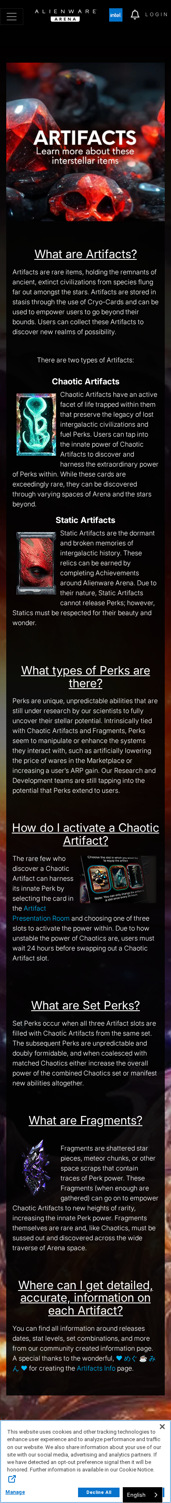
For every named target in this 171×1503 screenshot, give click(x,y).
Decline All (98, 1492)
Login (157, 14)
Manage (15, 1492)
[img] (120, 15)
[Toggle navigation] (11, 16)
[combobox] (142, 1495)
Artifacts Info (96, 1368)
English (136, 1494)
